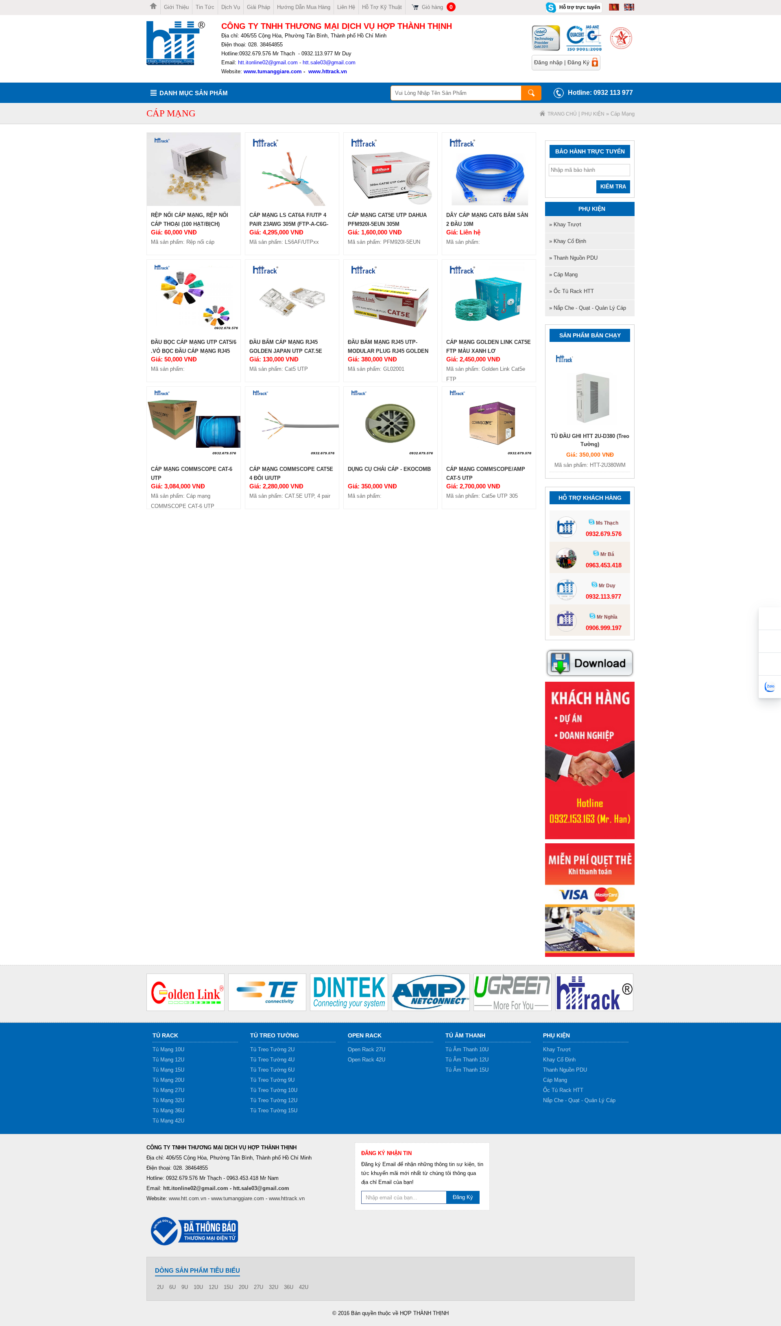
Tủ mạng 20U (168, 1080)
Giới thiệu (176, 7)
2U (160, 1287)
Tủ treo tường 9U (272, 1080)
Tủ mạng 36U (168, 1110)
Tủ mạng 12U (168, 1060)
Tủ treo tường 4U (272, 1060)
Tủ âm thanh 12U (467, 1060)
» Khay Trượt (565, 224)
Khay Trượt (557, 1049)
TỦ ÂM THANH (465, 1035)
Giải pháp (258, 7)
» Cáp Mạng (563, 274)
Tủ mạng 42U (168, 1121)
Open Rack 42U (366, 1060)
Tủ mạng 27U (168, 1090)
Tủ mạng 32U (168, 1100)
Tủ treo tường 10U (273, 1090)
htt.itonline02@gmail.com (268, 62)
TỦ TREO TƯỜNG (274, 1035)
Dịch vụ (230, 7)
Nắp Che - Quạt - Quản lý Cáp (579, 1100)
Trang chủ (562, 114)
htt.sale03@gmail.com (329, 62)
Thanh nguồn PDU (565, 1070)
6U (172, 1287)
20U (243, 1287)
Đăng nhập (548, 62)
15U (228, 1287)
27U (258, 1287)
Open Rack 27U (366, 1049)
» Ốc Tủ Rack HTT (571, 291)
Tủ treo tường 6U (272, 1070)
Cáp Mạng (555, 1080)
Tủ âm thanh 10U (467, 1049)
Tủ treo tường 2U (272, 1049)
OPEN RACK (365, 1035)
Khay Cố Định (559, 1060)
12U (213, 1287)
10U (198, 1287)
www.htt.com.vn (187, 1198)
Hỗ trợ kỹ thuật (382, 7)
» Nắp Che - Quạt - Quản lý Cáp (587, 308)
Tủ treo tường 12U (273, 1100)
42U (303, 1287)
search (531, 93)
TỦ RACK (165, 1035)
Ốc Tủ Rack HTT (563, 1090)
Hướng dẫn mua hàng (303, 7)
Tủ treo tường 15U (273, 1110)
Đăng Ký (578, 62)
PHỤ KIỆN (592, 114)
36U (288, 1287)
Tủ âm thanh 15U (467, 1070)
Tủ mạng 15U (168, 1070)
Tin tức (205, 7)
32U (273, 1287)
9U (184, 1287)
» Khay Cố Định (567, 241)
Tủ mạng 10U (168, 1049)
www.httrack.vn (327, 71)
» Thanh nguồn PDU (573, 258)
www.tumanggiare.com (272, 71)
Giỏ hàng (437, 7)
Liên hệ (346, 7)
